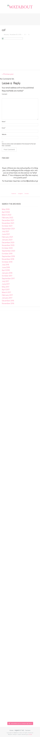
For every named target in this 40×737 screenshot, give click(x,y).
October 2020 (7, 248)
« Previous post (7, 74)
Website (4, 134)
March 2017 (6, 292)
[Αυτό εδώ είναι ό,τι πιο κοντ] (12, 334)
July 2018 (5, 264)
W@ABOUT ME (19, 730)
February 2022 (7, 217)
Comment (4, 94)
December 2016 (8, 300)
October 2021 (7, 226)
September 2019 (8, 256)
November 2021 (8, 223)
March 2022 (6, 214)
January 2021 (7, 239)
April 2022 (6, 212)
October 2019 (7, 253)
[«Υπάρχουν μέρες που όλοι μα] (36, 513)
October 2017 (7, 275)
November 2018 (8, 259)
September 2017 (8, 278)
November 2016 (8, 303)
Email (4, 128)
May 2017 (5, 286)
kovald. (30, 734)
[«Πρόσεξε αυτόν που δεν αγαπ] (28, 516)
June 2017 (6, 284)
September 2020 (8, 250)
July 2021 (5, 231)
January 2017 (7, 298)
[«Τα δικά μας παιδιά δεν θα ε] (4, 495)
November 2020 (8, 245)
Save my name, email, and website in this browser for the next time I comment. (19, 144)
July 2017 (5, 281)
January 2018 (7, 273)
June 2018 (6, 267)
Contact (27, 730)
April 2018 (6, 270)
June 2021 (6, 234)
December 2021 (8, 220)
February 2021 (7, 237)
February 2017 (7, 295)
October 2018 (7, 262)
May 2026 (6, 209)
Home (11, 730)
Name (4, 121)
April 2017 (5, 289)
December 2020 (8, 242)
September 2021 (8, 228)
